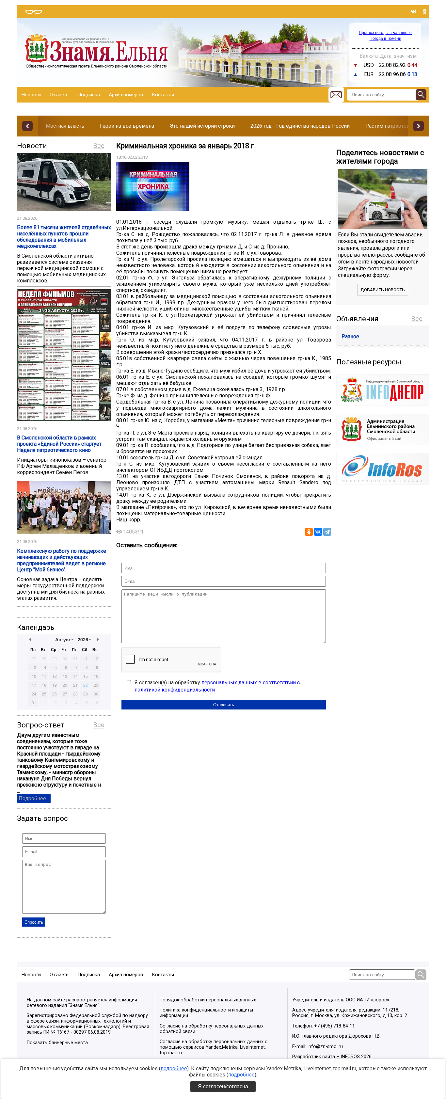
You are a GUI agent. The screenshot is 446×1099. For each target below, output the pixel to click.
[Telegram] (327, 532)
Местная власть (65, 126)
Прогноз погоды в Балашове (385, 32)
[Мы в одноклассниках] (424, 11)
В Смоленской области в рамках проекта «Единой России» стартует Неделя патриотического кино (59, 444)
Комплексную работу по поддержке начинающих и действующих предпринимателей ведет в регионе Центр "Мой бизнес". (61, 560)
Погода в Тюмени (385, 38)
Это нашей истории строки (202, 126)
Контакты (163, 95)
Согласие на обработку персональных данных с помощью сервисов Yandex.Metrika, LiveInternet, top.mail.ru (213, 1047)
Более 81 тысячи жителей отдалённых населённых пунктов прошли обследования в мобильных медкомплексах (64, 236)
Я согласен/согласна (223, 1086)
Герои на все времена (127, 126)
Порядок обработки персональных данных (208, 1000)
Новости (31, 95)
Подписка (88, 95)
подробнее (174, 1068)
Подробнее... (34, 798)
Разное (350, 336)
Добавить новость (382, 289)
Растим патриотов (387, 126)
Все (98, 146)
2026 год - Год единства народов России (300, 126)
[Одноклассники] (309, 532)
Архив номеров (126, 95)
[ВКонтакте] (318, 532)
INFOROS (350, 1056)
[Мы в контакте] (414, 11)
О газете (59, 95)
